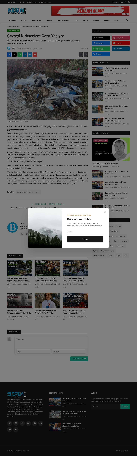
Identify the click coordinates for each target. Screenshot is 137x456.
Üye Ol (85, 239)
